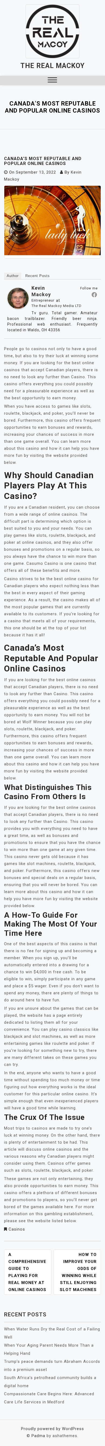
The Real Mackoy (52, 66)
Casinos (17, 1229)
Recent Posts (37, 276)
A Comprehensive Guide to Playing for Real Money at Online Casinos (27, 1272)
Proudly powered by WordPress (52, 1428)
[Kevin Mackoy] (18, 300)
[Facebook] (94, 294)
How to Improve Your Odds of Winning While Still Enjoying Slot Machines (78, 1272)
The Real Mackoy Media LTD (57, 306)
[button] (52, 80)
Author (13, 276)
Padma (38, 1435)
